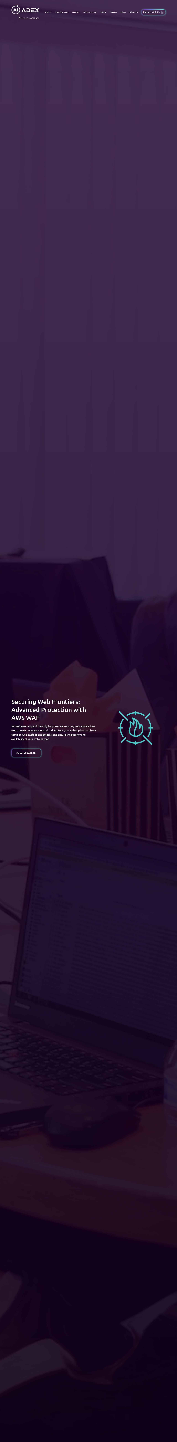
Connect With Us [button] (151, 11)
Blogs (123, 12)
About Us (134, 12)
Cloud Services (61, 12)
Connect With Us (26, 752)
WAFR (103, 12)
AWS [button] (47, 12)
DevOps (75, 12)
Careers (113, 12)
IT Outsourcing (89, 12)
